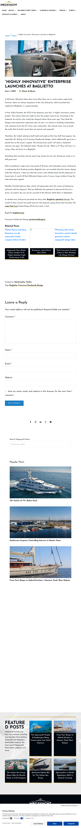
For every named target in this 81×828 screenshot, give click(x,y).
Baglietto (13, 285)
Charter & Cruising (48, 10)
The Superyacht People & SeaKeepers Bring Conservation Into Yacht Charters (40, 739)
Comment (10, 317)
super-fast (11, 206)
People (62, 10)
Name (8, 350)
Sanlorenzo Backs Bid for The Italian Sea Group (40, 775)
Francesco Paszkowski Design (30, 285)
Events (72, 10)
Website (8, 378)
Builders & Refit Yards (27, 10)
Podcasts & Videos (9, 14)
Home (4, 10)
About (23, 14)
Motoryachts (19, 282)
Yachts (11, 10)
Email (8, 364)
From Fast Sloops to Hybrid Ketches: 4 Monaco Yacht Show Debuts (65, 739)
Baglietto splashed (58, 199)
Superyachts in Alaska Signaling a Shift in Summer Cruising (65, 775)
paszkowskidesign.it (37, 219)
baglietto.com (18, 213)
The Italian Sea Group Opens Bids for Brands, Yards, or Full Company (16, 775)
